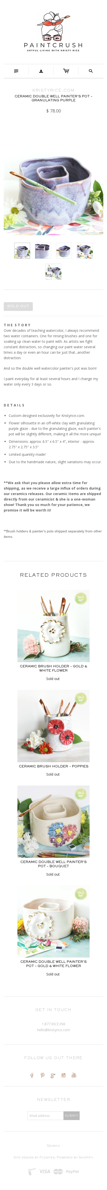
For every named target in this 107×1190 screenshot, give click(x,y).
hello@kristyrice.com (53, 1029)
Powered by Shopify (75, 1157)
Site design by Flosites (34, 1157)
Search (53, 1145)
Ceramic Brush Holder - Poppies (53, 766)
